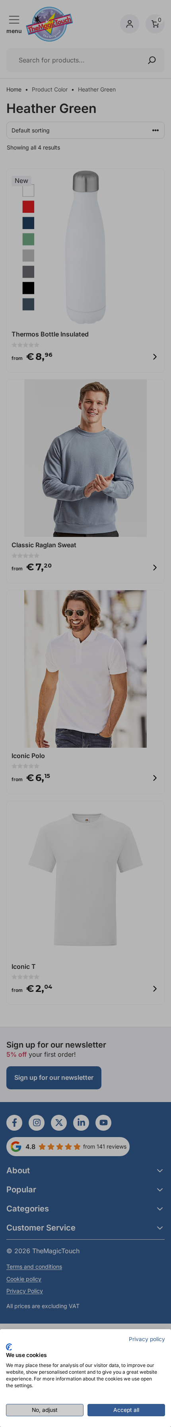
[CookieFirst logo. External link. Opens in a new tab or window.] (9, 1347)
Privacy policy (147, 1339)
